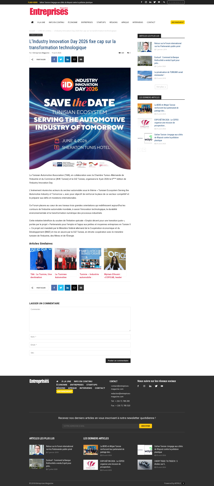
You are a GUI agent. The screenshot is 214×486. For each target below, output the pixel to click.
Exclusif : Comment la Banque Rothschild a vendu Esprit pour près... (166, 63)
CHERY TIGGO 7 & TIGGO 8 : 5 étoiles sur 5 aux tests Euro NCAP (62, 2)
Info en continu (56, 25)
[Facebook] (141, 2)
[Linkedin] (150, 2)
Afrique (125, 25)
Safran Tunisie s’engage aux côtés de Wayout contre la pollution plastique (168, 140)
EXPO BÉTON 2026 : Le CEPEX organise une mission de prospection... (166, 126)
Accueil (32, 34)
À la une (41, 25)
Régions (114, 25)
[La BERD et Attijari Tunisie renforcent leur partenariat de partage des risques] (145, 112)
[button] (164, 2)
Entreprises (87, 25)
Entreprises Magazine (41, 56)
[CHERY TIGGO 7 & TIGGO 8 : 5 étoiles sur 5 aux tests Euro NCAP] (145, 468)
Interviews (138, 25)
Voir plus (160, 90)
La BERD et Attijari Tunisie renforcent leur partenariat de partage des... (166, 111)
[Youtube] (159, 2)
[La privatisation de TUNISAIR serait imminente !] (145, 79)
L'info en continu (44, 34)
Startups (101, 25)
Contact (151, 25)
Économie (72, 25)
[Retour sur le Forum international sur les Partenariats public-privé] (145, 50)
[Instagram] (146, 2)
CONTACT (113, 384)
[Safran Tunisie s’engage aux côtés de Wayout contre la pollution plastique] (145, 141)
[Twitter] (154, 2)
